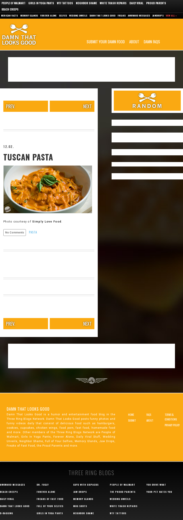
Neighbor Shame (86, 3)
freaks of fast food (50, 499)
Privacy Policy (172, 425)
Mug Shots (80, 506)
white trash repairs (123, 506)
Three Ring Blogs (91, 472)
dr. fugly (43, 484)
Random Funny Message (147, 101)
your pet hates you (159, 491)
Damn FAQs (152, 41)
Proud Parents (156, 3)
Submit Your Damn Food (106, 41)
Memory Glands (29, 15)
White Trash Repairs (113, 3)
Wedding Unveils (78, 15)
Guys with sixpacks (86, 484)
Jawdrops (158, 15)
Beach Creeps (10, 9)
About (134, 41)
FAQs (148, 414)
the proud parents (122, 491)
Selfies (63, 15)
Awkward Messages (139, 15)
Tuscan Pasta (28, 157)
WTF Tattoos (65, 3)
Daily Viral (136, 3)
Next (87, 106)
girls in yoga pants (50, 513)
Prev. (10, 106)
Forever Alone (48, 15)
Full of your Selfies (50, 506)
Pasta (33, 232)
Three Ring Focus (92, 380)
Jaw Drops (80, 491)
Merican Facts (9, 15)
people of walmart (122, 484)
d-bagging (6, 513)
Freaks (122, 15)
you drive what (156, 484)
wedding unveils (120, 499)
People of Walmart (13, 3)
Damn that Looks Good (102, 15)
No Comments (14, 232)
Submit (132, 420)
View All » (171, 15)
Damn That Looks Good (27, 34)
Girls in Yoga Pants (41, 3)
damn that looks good (14, 506)
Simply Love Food (46, 221)
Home (131, 414)
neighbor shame (83, 513)
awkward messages (12, 484)
